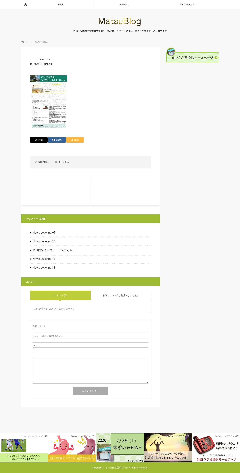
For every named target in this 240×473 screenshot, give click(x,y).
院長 (47, 162)
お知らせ (61, 4)
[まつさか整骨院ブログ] (120, 25)
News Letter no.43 (44, 258)
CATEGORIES (187, 4)
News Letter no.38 (44, 267)
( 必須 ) (39, 326)
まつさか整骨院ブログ (116, 467)
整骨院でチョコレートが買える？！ (55, 250)
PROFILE (124, 4)
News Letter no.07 (44, 232)
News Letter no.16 (44, 241)
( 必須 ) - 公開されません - (48, 336)
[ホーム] (25, 4)
